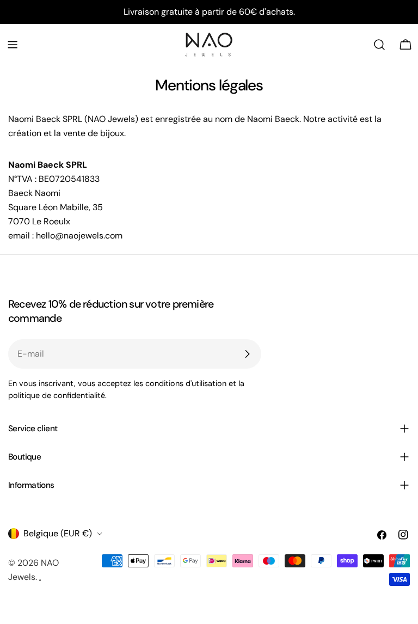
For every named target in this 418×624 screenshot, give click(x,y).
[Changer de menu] (12, 45)
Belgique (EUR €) (57, 533)
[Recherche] (379, 45)
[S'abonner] (247, 354)
